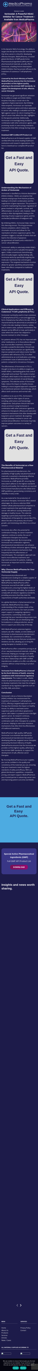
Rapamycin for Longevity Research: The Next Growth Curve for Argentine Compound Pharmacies (17, 917)
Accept (15, 1368)
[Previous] (17, 1305)
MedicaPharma (7, 138)
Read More (5, 934)
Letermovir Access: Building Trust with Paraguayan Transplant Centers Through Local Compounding (17, 1122)
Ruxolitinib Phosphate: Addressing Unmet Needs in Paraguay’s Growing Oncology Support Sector (18, 1070)
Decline (23, 1368)
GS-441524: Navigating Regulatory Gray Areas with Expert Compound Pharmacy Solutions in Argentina (17, 1020)
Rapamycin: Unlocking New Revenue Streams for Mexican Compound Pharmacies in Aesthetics (18, 1275)
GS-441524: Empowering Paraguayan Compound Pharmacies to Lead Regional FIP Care (18, 1172)
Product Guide (19, 11)
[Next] (20, 1305)
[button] (35, 4)
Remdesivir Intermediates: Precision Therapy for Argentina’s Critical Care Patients (18, 968)
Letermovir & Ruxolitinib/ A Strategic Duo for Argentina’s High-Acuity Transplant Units (17, 1224)
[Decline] (35, 1365)
